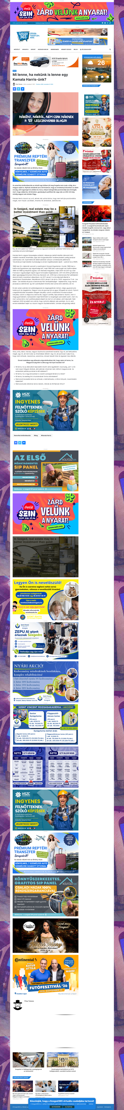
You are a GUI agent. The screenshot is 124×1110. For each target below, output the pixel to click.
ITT (87, 1104)
